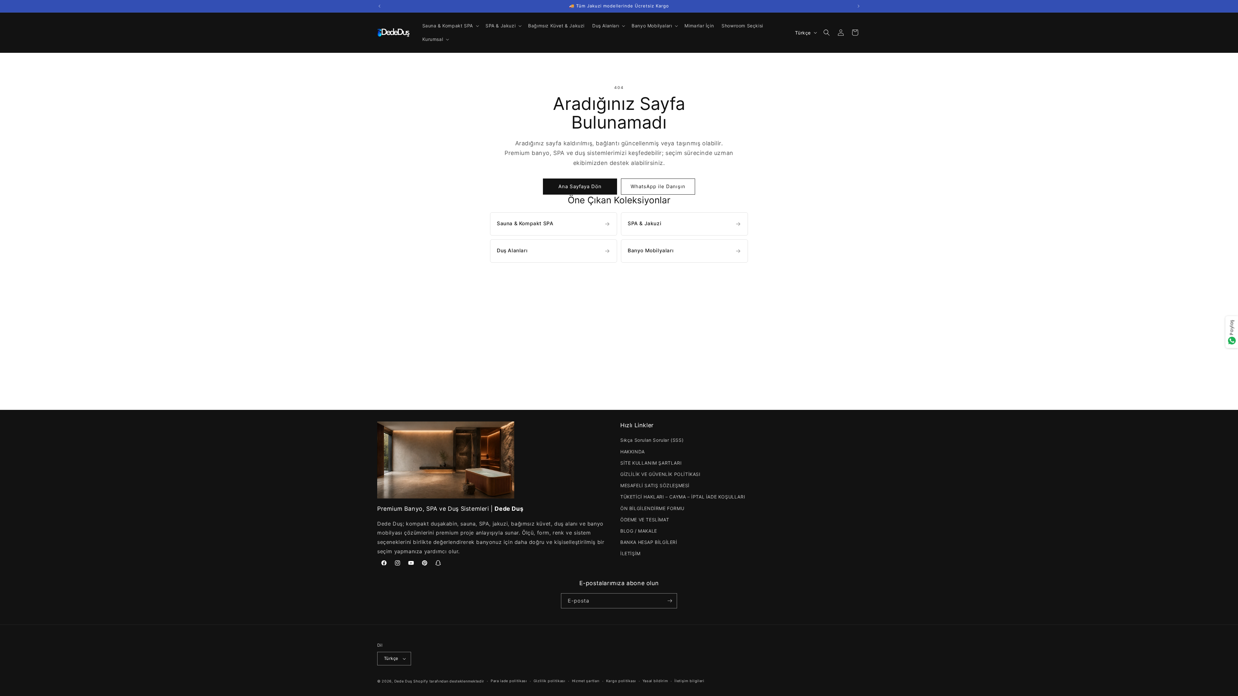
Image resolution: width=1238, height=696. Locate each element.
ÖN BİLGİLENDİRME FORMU (652, 508)
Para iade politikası (509, 681)
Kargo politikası (621, 681)
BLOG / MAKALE (638, 531)
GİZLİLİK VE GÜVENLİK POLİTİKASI (660, 474)
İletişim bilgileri (689, 681)
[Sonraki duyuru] (858, 6)
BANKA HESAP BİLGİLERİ (648, 542)
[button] (450, 26)
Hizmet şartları (586, 681)
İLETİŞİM (630, 553)
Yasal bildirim (655, 681)
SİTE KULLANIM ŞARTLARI (651, 463)
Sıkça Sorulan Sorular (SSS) (651, 440)
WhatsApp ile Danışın (658, 186)
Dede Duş (403, 681)
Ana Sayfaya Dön (580, 186)
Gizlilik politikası (549, 681)
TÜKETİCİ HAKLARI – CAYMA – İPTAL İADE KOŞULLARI (682, 496)
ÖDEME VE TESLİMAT (644, 519)
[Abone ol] (670, 600)
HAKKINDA (632, 451)
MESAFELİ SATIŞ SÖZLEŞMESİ (655, 485)
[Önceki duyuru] (379, 6)
